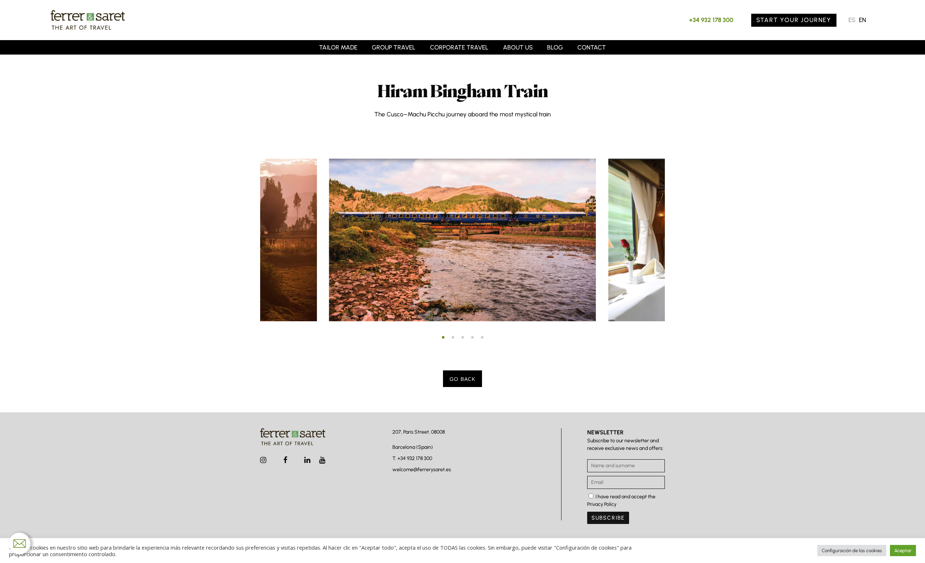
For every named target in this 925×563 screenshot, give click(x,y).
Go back (462, 378)
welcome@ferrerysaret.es (421, 470)
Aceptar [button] (903, 550)
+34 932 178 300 (711, 19)
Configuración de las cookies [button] (852, 550)
